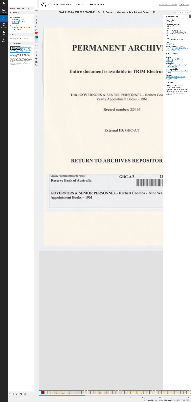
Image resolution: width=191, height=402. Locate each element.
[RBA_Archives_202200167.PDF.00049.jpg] (187, 392)
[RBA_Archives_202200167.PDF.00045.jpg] (175, 392)
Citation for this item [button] (36, 65)
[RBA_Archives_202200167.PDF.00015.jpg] (82, 392)
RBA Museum (184, 5)
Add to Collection (36, 58)
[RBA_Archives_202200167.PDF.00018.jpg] (92, 392)
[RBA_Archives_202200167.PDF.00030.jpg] (129, 392)
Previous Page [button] (176, 12)
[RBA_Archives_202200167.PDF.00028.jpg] (123, 392)
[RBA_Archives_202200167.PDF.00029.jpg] (126, 392)
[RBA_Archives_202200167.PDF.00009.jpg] (64, 392)
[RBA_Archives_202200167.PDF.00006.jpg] (55, 392)
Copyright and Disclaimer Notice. (153, 399)
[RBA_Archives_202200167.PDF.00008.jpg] (61, 392)
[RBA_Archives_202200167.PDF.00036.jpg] (147, 392)
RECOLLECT (145, 400)
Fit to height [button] (36, 23)
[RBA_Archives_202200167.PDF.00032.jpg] (135, 392)
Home (3, 5)
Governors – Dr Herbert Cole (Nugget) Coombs (175, 77)
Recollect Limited (168, 400)
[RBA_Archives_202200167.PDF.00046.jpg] (178, 392)
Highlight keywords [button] (36, 52)
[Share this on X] (9, 392)
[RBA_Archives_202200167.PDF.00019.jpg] (95, 392)
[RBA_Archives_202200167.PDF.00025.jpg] (113, 392)
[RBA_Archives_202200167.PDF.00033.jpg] (138, 392)
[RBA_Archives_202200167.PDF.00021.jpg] (101, 392)
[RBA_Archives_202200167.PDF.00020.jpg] (98, 392)
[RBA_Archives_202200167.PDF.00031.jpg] (132, 392)
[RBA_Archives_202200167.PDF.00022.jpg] (104, 392)
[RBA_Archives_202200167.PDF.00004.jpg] (49, 392)
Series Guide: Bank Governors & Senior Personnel (18, 21)
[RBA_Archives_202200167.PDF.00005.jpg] (52, 392)
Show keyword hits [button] (36, 48)
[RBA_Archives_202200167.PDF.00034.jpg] (141, 392)
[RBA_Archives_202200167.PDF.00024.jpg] (110, 392)
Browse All (4, 12)
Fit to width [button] (36, 20)
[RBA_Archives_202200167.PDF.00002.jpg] (43, 392)
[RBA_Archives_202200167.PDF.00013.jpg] (76, 392)
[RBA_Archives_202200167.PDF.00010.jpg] (67, 392)
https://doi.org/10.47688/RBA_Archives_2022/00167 (177, 49)
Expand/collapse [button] (190, 16)
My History (4, 27)
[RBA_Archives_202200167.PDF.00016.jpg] (86, 392)
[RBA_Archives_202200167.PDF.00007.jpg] (58, 392)
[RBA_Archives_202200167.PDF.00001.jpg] (40, 392)
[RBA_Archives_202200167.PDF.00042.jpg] (166, 392)
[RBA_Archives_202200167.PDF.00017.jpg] (89, 392)
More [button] (3, 41)
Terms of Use (19, 397)
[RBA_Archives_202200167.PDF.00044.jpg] (172, 392)
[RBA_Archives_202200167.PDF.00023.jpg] (107, 392)
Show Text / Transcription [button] (36, 45)
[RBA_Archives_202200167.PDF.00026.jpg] (117, 392)
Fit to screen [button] (36, 16)
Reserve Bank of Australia (168, 5)
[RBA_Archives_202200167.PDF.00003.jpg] (46, 392)
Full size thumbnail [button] (36, 13)
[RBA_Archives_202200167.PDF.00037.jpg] (150, 392)
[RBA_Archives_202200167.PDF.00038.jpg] (154, 392)
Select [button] (185, 12)
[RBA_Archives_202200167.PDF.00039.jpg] (157, 392)
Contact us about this (36, 62)
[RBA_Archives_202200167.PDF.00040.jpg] (160, 392)
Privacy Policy (12, 397)
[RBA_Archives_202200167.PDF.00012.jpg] (73, 392)
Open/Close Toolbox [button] (38, 4)
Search (4, 20)
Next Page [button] (187, 12)
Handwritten (170, 44)
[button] (36, 37)
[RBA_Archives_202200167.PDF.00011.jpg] (70, 392)
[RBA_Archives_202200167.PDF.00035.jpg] (144, 392)
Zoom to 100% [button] (36, 30)
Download (36, 55)
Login (4, 34)
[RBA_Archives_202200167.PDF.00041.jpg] (163, 392)
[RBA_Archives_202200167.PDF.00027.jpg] (120, 392)
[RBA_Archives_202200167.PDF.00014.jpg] (79, 392)
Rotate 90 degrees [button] (36, 26)
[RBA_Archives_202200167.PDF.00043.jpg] (169, 392)
